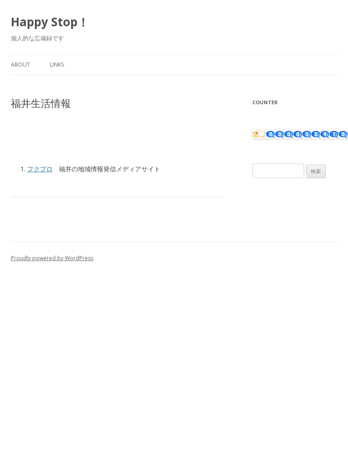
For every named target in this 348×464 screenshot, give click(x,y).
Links (57, 64)
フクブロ (40, 168)
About (20, 64)
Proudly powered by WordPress (52, 258)
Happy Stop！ (50, 22)
